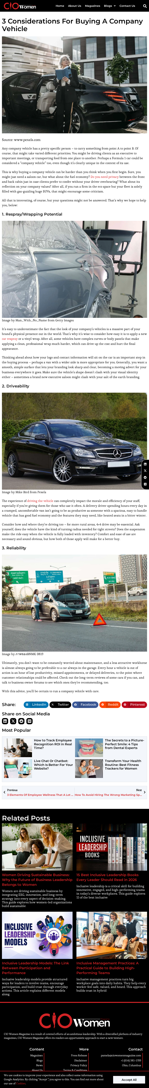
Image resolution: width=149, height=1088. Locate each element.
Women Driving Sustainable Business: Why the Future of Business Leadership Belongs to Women (37, 880)
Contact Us (127, 6)
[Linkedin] (5, 721)
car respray (10, 339)
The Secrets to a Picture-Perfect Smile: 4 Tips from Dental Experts (124, 744)
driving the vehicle (40, 501)
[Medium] (29, 721)
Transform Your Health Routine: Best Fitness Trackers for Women (123, 764)
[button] (145, 6)
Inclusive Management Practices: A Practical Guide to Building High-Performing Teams (107, 968)
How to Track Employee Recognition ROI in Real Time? (53, 744)
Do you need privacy (105, 177)
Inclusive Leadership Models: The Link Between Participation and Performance (35, 968)
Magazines (92, 6)
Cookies (20, 1083)
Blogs (108, 6)
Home (60, 6)
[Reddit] (21, 721)
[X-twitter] (13, 721)
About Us (74, 6)
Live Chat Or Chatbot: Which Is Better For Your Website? (53, 764)
